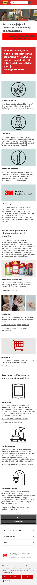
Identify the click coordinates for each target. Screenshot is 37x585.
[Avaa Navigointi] (34, 2)
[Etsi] (29, 2)
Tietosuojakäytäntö (27, 553)
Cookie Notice (7, 572)
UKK (18, 517)
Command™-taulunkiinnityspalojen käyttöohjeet (14, 329)
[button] (8, 581)
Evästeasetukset (14, 555)
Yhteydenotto (18, 521)
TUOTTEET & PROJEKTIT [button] (13, 530)
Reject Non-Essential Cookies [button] (11, 577)
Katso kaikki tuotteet (9, 290)
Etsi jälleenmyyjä (7, 366)
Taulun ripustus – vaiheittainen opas (14, 419)
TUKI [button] (4, 542)
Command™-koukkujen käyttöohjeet (15, 325)
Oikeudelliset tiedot (15, 553)
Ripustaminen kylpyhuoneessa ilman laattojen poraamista (15, 508)
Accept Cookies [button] (27, 577)
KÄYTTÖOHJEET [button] (9, 536)
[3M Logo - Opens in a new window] (5, 2)
